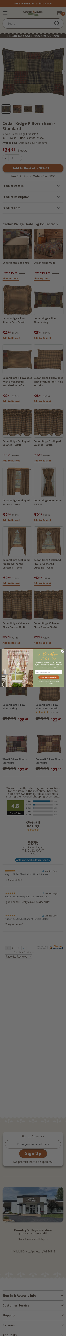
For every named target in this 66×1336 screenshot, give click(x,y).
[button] (48, 677)
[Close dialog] (62, 651)
